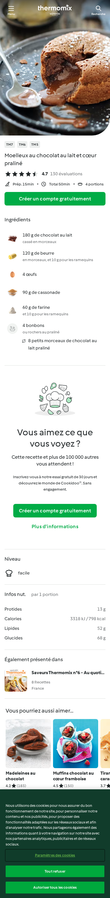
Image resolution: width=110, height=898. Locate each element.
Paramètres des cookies (55, 855)
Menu (11, 14)
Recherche (98, 14)
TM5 (34, 145)
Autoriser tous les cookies (55, 887)
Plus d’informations (55, 526)
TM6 (22, 145)
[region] (55, 843)
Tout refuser (55, 871)
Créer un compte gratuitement (55, 199)
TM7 (9, 145)
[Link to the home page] (55, 10)
